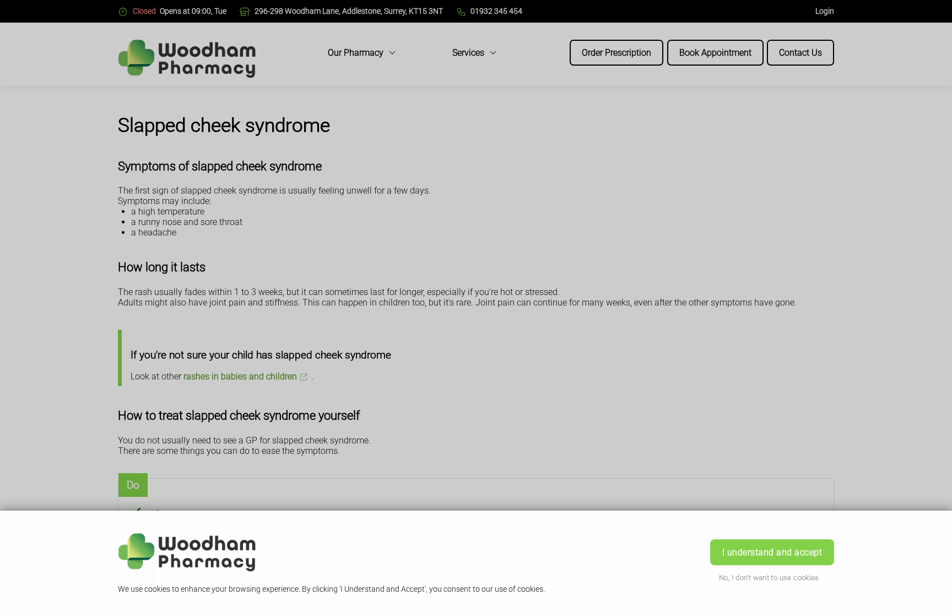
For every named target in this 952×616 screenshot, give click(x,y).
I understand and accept (772, 552)
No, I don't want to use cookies (769, 578)
